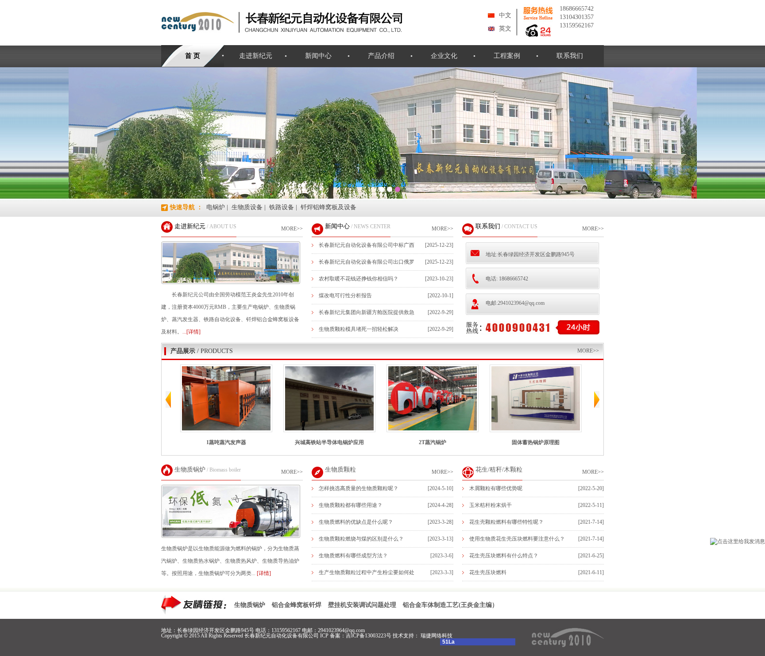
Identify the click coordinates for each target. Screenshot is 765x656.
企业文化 (444, 55)
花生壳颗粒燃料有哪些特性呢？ (506, 522)
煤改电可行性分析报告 (345, 295)
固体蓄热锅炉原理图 (496, 442)
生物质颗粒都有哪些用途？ (350, 505)
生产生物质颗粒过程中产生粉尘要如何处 (366, 572)
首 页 (192, 55)
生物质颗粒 (340, 469)
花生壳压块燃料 (487, 572)
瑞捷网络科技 (436, 636)
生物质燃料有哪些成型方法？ (353, 555)
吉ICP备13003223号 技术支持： (383, 636)
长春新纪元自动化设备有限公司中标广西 (366, 245)
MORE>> (292, 229)
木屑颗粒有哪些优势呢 (495, 488)
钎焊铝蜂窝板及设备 (328, 207)
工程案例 (507, 55)
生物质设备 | (249, 207)
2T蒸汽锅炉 (392, 442)
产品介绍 (381, 55)
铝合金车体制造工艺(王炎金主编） (450, 605)
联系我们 (569, 55)
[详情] (264, 573)
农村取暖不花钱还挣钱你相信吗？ (358, 279)
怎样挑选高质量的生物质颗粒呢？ (358, 488)
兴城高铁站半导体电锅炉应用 (289, 442)
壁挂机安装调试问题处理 (362, 605)
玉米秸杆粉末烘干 (490, 505)
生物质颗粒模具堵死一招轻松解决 (358, 329)
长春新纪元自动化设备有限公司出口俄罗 (366, 262)
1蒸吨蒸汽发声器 (186, 442)
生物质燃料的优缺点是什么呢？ (356, 522)
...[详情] (191, 332)
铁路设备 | (283, 207)
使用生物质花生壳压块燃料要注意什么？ (517, 539)
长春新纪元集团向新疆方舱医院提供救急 (366, 312)
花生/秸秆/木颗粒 (498, 469)
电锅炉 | (217, 207)
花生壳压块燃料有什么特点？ (503, 555)
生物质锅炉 (189, 469)
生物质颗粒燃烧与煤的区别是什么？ (361, 539)
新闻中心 (318, 55)
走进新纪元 (255, 55)
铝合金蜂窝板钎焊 (296, 605)
